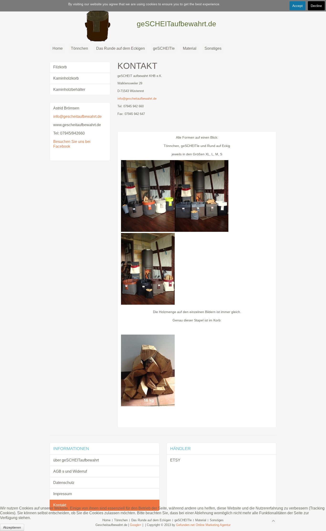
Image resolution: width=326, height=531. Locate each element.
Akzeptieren (12, 527)
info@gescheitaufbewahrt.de (137, 98)
